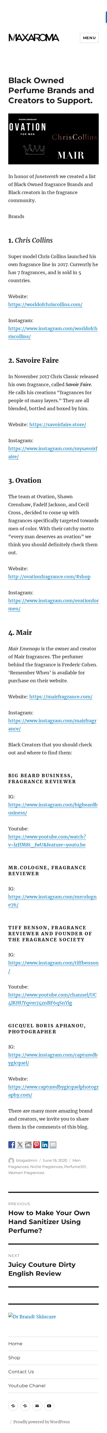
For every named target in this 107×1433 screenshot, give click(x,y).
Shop (14, 1357)
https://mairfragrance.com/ (60, 696)
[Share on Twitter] (20, 1144)
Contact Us (21, 1371)
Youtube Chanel (26, 1385)
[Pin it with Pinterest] (36, 1144)
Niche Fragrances (46, 1166)
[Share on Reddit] (28, 1144)
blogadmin (26, 1160)
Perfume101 (75, 1166)
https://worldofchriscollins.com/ (45, 304)
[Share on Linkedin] (44, 1144)
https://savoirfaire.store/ (57, 424)
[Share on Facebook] (11, 1144)
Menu (89, 37)
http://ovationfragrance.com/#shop (49, 576)
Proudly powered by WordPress (41, 1422)
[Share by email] (53, 1144)
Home (15, 1343)
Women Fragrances (26, 1172)
